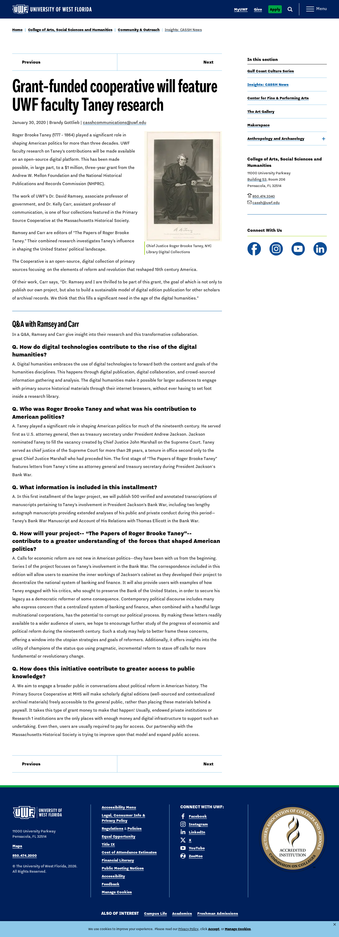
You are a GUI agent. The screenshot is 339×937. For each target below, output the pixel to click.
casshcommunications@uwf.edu (114, 122)
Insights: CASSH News (183, 30)
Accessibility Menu (119, 807)
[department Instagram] (276, 249)
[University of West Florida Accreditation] (293, 839)
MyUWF (241, 9)
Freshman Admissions (217, 913)
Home (17, 29)
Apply (275, 9)
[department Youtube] (298, 249)
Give (258, 9)
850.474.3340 (263, 196)
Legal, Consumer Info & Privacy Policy (123, 818)
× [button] (334, 924)
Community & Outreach (138, 29)
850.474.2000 (24, 855)
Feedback (110, 884)
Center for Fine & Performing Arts (278, 98)
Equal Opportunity (118, 836)
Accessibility (113, 876)
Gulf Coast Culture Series (270, 71)
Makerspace (258, 125)
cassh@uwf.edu (266, 202)
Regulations (112, 828)
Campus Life (155, 913)
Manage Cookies (117, 892)
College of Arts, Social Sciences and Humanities (70, 29)
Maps (17, 846)
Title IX (108, 844)
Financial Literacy (118, 860)
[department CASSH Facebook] (254, 249)
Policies (134, 828)
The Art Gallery (260, 111)
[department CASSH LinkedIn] (320, 249)
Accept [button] (213, 929)
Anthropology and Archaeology (275, 138)
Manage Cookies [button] (238, 929)
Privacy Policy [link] (188, 929)
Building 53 (256, 179)
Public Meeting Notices (123, 868)
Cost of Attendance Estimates (129, 852)
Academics (182, 913)
